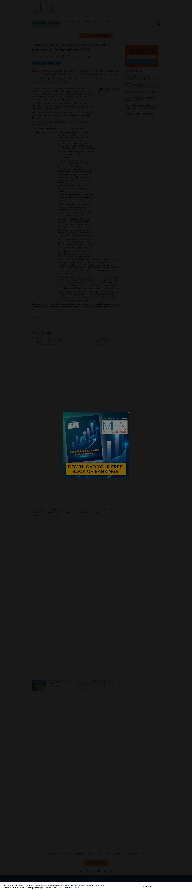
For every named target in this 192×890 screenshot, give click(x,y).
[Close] (188, 885)
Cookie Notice (74, 888)
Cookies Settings (147, 886)
